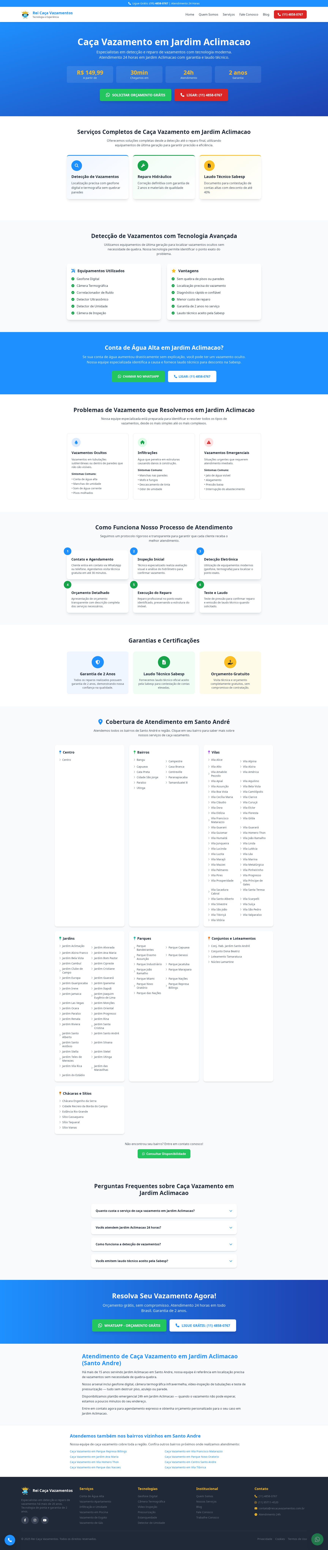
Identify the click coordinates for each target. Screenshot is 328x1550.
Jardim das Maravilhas (101, 1068)
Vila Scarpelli (251, 899)
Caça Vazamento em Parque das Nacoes (95, 1467)
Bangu (141, 760)
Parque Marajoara (180, 969)
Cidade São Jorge (147, 777)
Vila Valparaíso (252, 915)
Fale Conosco (248, 14)
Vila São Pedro (252, 909)
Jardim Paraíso (71, 1013)
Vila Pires (217, 875)
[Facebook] (25, 1520)
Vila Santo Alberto (222, 899)
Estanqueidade (147, 1517)
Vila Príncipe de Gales (253, 882)
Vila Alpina (249, 761)
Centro (66, 760)
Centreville (175, 772)
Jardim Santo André (106, 1033)
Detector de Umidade (151, 1523)
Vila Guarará (251, 827)
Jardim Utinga (103, 1057)
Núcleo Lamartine (222, 962)
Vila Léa (248, 854)
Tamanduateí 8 (178, 782)
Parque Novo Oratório (145, 985)
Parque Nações (178, 978)
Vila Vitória (218, 920)
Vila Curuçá (250, 802)
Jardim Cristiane (104, 968)
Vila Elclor (249, 807)
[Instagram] (35, 1520)
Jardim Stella (70, 1051)
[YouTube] (45, 1520)
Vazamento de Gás (91, 1523)
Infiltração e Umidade (93, 1507)
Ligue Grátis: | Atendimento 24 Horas (166, 3)
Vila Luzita (217, 854)
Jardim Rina (101, 1019)
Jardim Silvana (103, 1042)
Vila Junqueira (220, 843)
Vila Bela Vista (252, 786)
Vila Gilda (249, 818)
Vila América (251, 772)
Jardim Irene (70, 988)
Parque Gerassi (178, 955)
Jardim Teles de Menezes (72, 1058)
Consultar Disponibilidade (166, 1154)
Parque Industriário (149, 964)
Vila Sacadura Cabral (219, 891)
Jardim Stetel (102, 1051)
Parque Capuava (179, 947)
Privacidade (264, 1539)
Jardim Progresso (105, 1013)
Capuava (142, 766)
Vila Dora (216, 807)
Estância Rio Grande (75, 1111)
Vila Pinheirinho (253, 870)
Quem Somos (208, 14)
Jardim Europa (71, 978)
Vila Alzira (249, 766)
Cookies (280, 1539)
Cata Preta (143, 772)
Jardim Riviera (71, 1024)
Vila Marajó (218, 859)
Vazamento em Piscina (94, 1512)
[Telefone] (10, 1540)
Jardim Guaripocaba (75, 983)
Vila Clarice (250, 797)
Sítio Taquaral (71, 1122)
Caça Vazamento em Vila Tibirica (185, 1467)
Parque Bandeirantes (145, 947)
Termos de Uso (297, 1539)
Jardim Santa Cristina (102, 1026)
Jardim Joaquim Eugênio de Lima (104, 995)
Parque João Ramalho (144, 971)
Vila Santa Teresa (254, 889)
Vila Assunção (220, 786)
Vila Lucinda (218, 848)
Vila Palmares (219, 870)
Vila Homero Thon (254, 832)
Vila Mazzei (218, 864)
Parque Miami (146, 978)
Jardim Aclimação (73, 946)
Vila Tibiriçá (218, 915)
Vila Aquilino (251, 781)
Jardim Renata (71, 1019)
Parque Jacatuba (179, 964)
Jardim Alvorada (104, 947)
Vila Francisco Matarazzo (219, 820)
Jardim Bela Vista (73, 958)
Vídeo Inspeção (147, 1507)
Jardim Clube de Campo (72, 970)
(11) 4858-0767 (268, 1496)
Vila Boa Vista (219, 791)
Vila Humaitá (219, 838)
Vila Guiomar (219, 832)
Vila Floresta (250, 813)
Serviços (229, 14)
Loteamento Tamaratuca (226, 956)
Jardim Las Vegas (73, 1003)
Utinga (141, 788)
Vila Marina (250, 859)
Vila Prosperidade (222, 880)
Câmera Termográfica (151, 1501)
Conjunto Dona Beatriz (225, 951)
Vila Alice (216, 760)
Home (189, 14)
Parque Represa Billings (179, 985)
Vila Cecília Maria (222, 797)
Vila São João (219, 909)
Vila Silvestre (219, 904)
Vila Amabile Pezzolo (219, 773)
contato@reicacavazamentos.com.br (282, 1508)
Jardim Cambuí (71, 963)
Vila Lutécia (250, 848)
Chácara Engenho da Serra (79, 1101)
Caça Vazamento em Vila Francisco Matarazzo (193, 1451)
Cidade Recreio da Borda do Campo (84, 1106)
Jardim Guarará (104, 978)
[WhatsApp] (317, 1539)
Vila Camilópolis (253, 791)
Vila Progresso (252, 875)
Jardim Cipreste (104, 963)
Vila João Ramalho (254, 838)
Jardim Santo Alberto (70, 1035)
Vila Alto (216, 766)
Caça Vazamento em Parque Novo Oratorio (192, 1456)
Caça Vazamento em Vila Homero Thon (94, 1462)
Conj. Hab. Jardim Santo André (230, 946)
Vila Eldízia (218, 813)
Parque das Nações (149, 993)
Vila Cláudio (218, 802)
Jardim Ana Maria (105, 953)
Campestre (175, 761)
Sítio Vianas (69, 1127)
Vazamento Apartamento (95, 1501)
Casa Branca (176, 766)
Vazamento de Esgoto (93, 1517)
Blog (266, 14)
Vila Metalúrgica (253, 864)
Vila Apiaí (217, 781)
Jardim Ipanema (104, 983)
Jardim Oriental (104, 1008)
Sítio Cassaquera (73, 1117)
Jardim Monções (104, 1003)
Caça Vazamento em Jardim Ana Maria (94, 1456)
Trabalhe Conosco (207, 1517)
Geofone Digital (148, 1496)
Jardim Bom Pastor (106, 958)
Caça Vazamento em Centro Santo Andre (190, 1462)
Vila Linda (249, 843)
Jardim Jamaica (71, 994)
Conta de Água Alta (92, 1496)
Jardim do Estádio (73, 1075)
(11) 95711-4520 (268, 1502)
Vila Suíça (249, 904)
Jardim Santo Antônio (70, 1044)
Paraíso (141, 782)
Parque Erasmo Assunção (146, 957)
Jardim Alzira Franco (75, 953)
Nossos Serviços (206, 1501)
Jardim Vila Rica (72, 1066)
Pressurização (146, 1512)
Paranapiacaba (178, 777)
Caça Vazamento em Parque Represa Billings (98, 1451)
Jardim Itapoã (102, 988)
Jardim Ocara (70, 1008)
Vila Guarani (219, 827)
